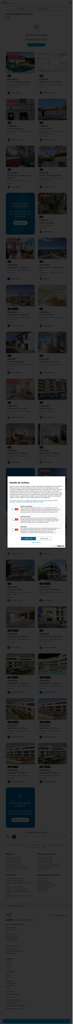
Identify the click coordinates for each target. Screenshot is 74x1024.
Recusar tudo (44, 538)
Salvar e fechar (36, 542)
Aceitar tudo (28, 538)
